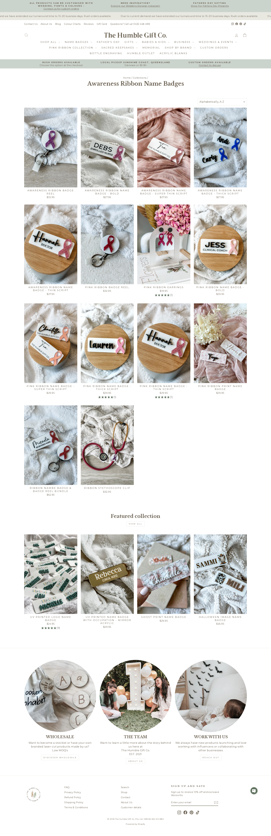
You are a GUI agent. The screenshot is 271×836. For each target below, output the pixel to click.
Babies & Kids (154, 41)
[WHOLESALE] (60, 696)
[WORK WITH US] (211, 696)
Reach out (210, 757)
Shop (124, 792)
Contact (125, 797)
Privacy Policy (72, 792)
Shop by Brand (179, 47)
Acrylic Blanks (174, 53)
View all (135, 524)
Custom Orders (214, 47)
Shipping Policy (73, 802)
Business (183, 41)
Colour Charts (72, 24)
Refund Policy (72, 797)
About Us (46, 24)
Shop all (49, 41)
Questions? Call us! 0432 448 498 (130, 24)
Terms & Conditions (76, 807)
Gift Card (102, 24)
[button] (254, 790)
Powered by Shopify (135, 824)
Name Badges (77, 41)
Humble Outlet (141, 53)
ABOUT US (135, 761)
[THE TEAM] (136, 696)
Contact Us (30, 24)
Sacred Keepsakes (118, 47)
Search (125, 787)
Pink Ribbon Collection (71, 47)
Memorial (151, 47)
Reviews (89, 24)
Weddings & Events (216, 41)
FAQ (66, 787)
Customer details (131, 807)
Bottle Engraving (106, 53)
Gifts (130, 41)
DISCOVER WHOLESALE (60, 757)
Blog (58, 24)
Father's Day (108, 41)
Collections (139, 77)
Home (127, 77)
